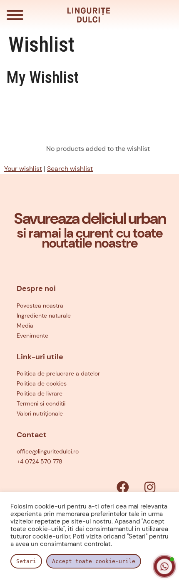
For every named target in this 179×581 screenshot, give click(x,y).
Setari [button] (26, 561)
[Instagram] (149, 487)
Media (25, 325)
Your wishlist (23, 168)
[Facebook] (122, 487)
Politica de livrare (39, 393)
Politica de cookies (42, 383)
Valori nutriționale (40, 413)
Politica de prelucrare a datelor (58, 373)
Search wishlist (70, 168)
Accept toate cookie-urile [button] (93, 561)
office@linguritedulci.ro (48, 451)
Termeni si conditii (41, 403)
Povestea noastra (40, 305)
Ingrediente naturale (44, 315)
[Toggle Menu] (15, 15)
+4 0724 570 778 (39, 461)
